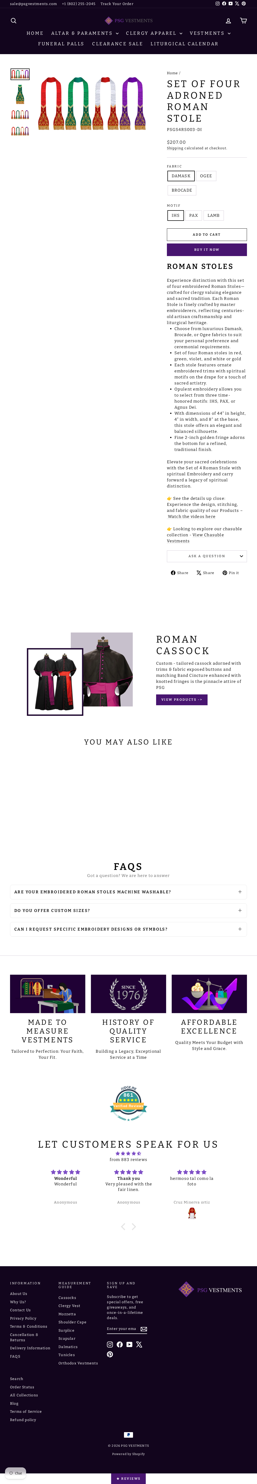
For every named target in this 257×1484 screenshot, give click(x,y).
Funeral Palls (61, 44)
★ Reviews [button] (128, 1478)
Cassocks (67, 1298)
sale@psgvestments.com (33, 4)
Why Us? (18, 1302)
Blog (14, 1403)
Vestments (208, 33)
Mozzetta (67, 1314)
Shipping (175, 148)
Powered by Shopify (128, 1454)
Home (35, 33)
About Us (19, 1294)
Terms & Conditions (29, 1326)
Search (16, 1379)
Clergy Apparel (152, 33)
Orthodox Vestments (78, 1363)
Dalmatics (68, 1347)
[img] (128, 1153)
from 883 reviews (128, 1159)
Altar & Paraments (83, 33)
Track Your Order (117, 4)
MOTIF (174, 205)
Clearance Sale (117, 44)
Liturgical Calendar (185, 44)
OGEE (206, 175)
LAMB (214, 215)
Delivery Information (30, 1348)
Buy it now (207, 250)
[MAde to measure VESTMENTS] (47, 994)
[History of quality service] (128, 994)
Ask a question (206, 556)
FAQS (15, 1356)
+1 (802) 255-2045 (78, 4)
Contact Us (20, 1310)
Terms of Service (26, 1411)
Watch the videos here (191, 516)
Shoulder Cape (72, 1322)
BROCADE (182, 190)
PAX (193, 215)
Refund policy (23, 1420)
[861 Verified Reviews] (128, 1123)
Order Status (22, 1387)
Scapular (67, 1338)
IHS (176, 215)
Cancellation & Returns (24, 1337)
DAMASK (181, 175)
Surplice (66, 1330)
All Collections (24, 1395)
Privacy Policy (23, 1318)
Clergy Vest (69, 1306)
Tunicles (66, 1355)
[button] (124, 1226)
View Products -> (182, 699)
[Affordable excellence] (209, 994)
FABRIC (174, 166)
